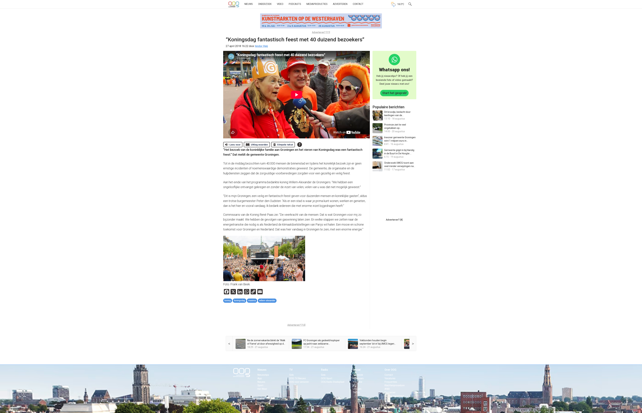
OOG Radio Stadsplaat (332, 382)
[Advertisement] (296, 313)
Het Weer (262, 389)
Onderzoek (265, 4)
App (259, 378)
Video (280, 4)
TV (291, 369)
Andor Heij (261, 46)
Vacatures (390, 378)
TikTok (356, 392)
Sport (260, 385)
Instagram (358, 378)
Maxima (252, 300)
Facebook (358, 375)
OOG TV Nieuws (297, 378)
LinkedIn (357, 389)
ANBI (387, 389)
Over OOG (390, 369)
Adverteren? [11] (321, 32)
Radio (324, 369)
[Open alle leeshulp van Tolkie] (299, 144)
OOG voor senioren (299, 382)
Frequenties (391, 382)
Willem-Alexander (267, 300)
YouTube (357, 382)
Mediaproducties (317, 4)
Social (356, 369)
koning (228, 300)
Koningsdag (239, 300)
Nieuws (248, 4)
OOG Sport (326, 378)
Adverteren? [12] (296, 325)
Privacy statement (394, 396)
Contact (358, 4)
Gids (291, 375)
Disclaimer (390, 392)
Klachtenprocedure (395, 385)
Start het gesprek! (394, 93)
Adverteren (340, 4)
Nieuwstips (263, 375)
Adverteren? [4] (394, 219)
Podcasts (295, 4)
